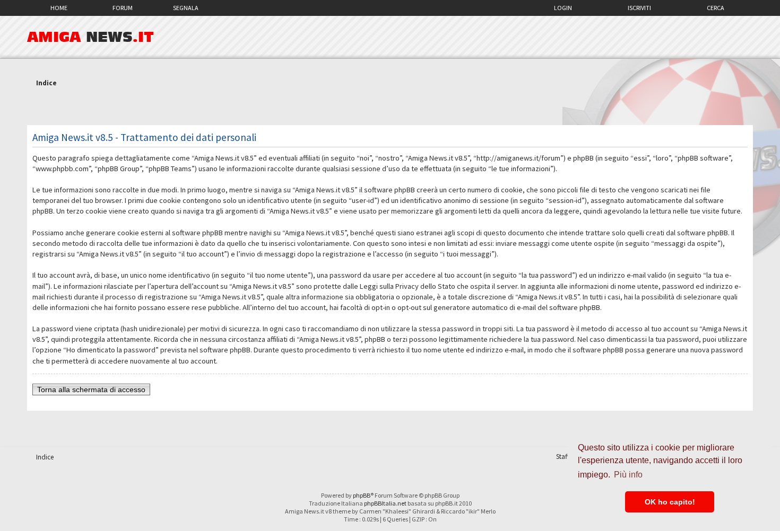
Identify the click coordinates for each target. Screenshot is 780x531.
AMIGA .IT (90, 37)
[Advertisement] (390, 107)
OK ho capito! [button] (670, 502)
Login (563, 8)
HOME (58, 8)
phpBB (361, 495)
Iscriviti (639, 8)
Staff (562, 456)
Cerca (715, 8)
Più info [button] (628, 474)
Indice (46, 82)
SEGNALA (185, 8)
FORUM (122, 8)
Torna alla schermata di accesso (91, 389)
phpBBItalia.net (385, 503)
